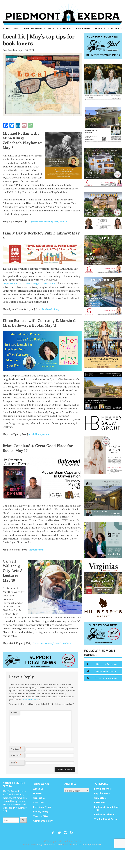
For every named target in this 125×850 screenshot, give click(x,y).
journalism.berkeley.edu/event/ (49, 221)
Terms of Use (40, 816)
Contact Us (39, 797)
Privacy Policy (40, 811)
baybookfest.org (50, 309)
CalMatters (100, 797)
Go (23, 820)
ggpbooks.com (36, 549)
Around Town (33, 28)
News (16, 28)
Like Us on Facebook (106, 664)
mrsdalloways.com (38, 434)
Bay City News (102, 793)
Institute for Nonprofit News (87, 844)
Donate (100, 28)
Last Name (16, 754)
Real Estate (83, 28)
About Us (38, 788)
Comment (15, 712)
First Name (16, 748)
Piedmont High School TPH (106, 808)
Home (6, 28)
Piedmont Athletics (105, 814)
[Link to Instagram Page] (66, 831)
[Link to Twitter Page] (60, 831)
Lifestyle (53, 28)
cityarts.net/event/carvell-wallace (51, 643)
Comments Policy (30, 699)
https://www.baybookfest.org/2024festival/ (29, 283)
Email (14, 762)
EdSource (99, 802)
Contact (114, 28)
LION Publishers (103, 788)
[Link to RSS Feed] (72, 831)
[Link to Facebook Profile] (54, 831)
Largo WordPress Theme (49, 844)
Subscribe (38, 802)
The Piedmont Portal (105, 818)
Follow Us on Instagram (106, 678)
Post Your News (42, 807)
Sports (67, 28)
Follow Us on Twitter (106, 671)
